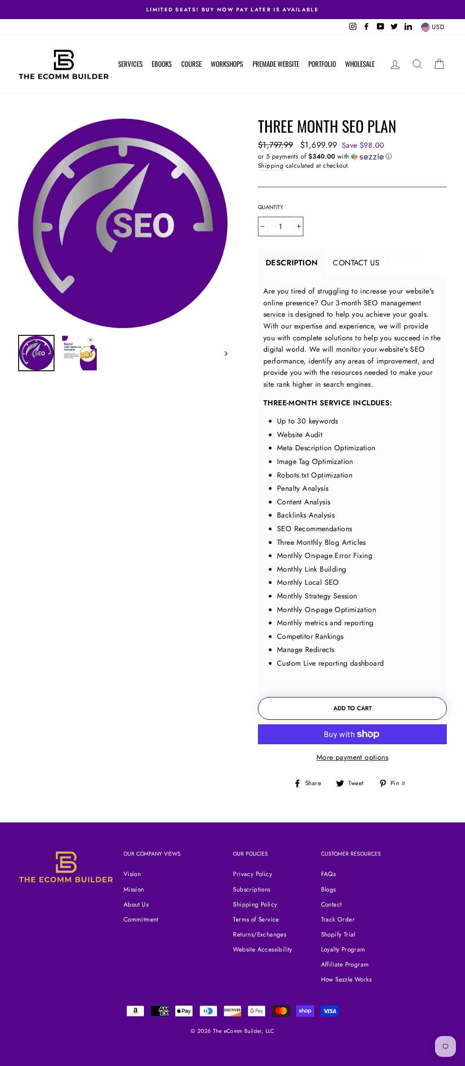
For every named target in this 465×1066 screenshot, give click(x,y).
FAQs (328, 873)
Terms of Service (256, 919)
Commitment (141, 919)
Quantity (270, 207)
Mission (134, 889)
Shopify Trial (338, 934)
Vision (132, 873)
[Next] (222, 353)
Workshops (227, 64)
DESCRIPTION (291, 262)
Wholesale (360, 64)
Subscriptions (251, 889)
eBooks (162, 64)
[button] (352, 156)
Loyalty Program (343, 949)
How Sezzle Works (346, 979)
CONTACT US (356, 262)
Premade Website (275, 64)
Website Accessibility (262, 949)
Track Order (338, 919)
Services (130, 64)
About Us (136, 904)
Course (191, 64)
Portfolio (322, 64)
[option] (123, 223)
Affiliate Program (345, 964)
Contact (331, 904)
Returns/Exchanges (259, 934)
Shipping (270, 165)
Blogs (328, 889)
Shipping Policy (255, 904)
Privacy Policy (252, 873)
